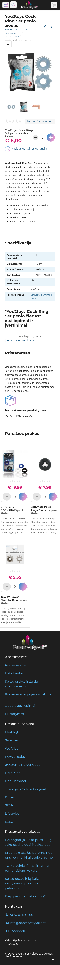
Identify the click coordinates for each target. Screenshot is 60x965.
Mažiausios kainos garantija (28, 148)
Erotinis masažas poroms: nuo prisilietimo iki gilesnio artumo (29, 855)
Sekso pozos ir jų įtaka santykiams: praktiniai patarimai (22, 883)
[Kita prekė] (51, 27)
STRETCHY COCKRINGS (12, 510)
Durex (10, 797)
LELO (9, 822)
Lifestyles (12, 813)
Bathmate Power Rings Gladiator (44, 510)
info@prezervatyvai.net (28, 923)
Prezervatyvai (15, 665)
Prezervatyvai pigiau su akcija (28, 694)
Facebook (17, 931)
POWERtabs (15, 757)
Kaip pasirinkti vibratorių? (25, 896)
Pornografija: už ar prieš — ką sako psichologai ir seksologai (28, 842)
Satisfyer (11, 740)
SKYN (9, 805)
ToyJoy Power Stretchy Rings (14, 600)
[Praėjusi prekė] (45, 27)
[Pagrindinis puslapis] (30, 5)
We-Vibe (11, 748)
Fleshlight (13, 732)
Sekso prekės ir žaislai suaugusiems (22, 683)
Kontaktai (13, 906)
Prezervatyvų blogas (22, 831)
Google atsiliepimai (20, 706)
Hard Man (13, 773)
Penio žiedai (12, 36)
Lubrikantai (14, 673)
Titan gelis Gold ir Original (25, 789)
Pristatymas (14, 714)
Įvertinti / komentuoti (39, 121)
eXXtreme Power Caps (22, 765)
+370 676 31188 (21, 915)
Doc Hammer (15, 781)
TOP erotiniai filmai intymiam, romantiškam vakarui (28, 868)
